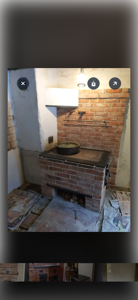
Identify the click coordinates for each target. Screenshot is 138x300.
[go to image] (47, 272)
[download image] (93, 83)
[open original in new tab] (115, 83)
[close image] (23, 83)
